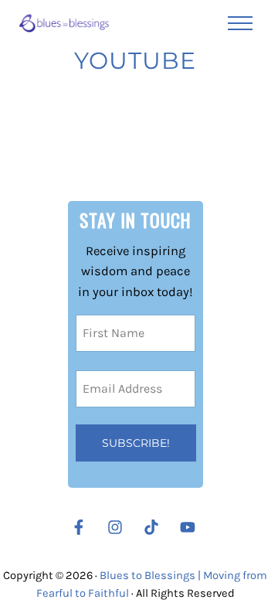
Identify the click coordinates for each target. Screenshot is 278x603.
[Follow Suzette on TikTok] (155, 527)
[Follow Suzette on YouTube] (191, 527)
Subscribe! (136, 443)
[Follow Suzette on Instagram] (119, 527)
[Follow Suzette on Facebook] (79, 527)
